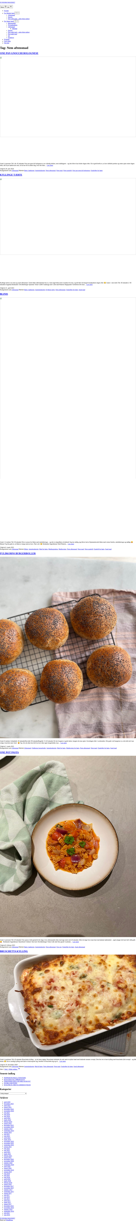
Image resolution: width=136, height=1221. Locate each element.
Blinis (26, 549)
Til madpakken (12, 25)
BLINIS (4, 294)
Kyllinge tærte (50, 290)
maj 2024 (7, 1116)
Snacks (10, 17)
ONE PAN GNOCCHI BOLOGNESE (19, 53)
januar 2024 (7, 1123)
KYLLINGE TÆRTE (11, 174)
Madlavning (62, 549)
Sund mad (82, 290)
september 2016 (9, 1211)
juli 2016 (7, 1213)
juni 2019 (7, 1173)
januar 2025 (7, 1107)
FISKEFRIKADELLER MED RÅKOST (17, 1081)
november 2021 (9, 1143)
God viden (7, 41)
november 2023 (9, 1127)
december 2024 (9, 1109)
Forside (6, 11)
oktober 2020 (8, 1163)
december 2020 (9, 1159)
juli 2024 (7, 1113)
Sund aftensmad (80, 947)
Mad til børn (39, 1066)
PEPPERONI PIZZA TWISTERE (15, 1078)
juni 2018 (7, 1177)
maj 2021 (7, 1150)
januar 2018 (7, 1184)
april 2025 (7, 1105)
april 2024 (7, 1118)
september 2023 (9, 1130)
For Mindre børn (9, 13)
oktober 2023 (8, 1129)
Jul (9, 36)
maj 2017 (7, 1199)
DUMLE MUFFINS (10, 1083)
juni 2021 (7, 1148)
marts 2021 (7, 1154)
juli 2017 (7, 1195)
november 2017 (9, 1188)
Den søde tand (12, 34)
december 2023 (9, 1125)
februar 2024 (8, 1122)
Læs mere (50, 165)
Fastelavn (11, 37)
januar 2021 (7, 1157)
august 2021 (8, 1147)
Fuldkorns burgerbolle (39, 748)
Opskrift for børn (99, 549)
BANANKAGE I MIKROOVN (14, 1079)
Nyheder (6, 39)
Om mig (6, 43)
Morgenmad (12, 23)
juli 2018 (7, 1175)
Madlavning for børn (72, 748)
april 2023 (7, 1138)
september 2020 (9, 1165)
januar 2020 (7, 1168)
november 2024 (9, 1111)
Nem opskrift (67, 170)
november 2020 (9, 1161)
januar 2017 (7, 1204)
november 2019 (9, 1170)
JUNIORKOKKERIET (7, 2)
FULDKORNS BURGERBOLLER (18, 553)
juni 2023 (7, 1136)
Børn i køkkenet (29, 170)
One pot (58, 947)
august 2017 (8, 1193)
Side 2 (6, 1069)
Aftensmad (11, 15)
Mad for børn (43, 549)
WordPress (9, 1220)
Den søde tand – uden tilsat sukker (19, 19)
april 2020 (7, 1166)
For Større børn (9, 21)
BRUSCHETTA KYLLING (14, 951)
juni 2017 (7, 1197)
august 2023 (8, 1132)
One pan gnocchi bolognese (81, 170)
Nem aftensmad (51, 170)
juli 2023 (7, 1134)
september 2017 (9, 1191)
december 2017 (9, 1186)
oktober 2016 (8, 1209)
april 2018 (7, 1179)
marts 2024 (7, 1120)
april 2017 (7, 1200)
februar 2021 (8, 1156)
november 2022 (9, 1141)
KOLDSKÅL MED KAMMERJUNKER (17, 1085)
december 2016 (9, 1206)
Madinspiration (53, 549)
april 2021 (7, 1152)
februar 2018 (8, 1182)
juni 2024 (7, 1114)
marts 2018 (7, 1181)
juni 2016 (7, 1215)
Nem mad (59, 170)
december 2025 (9, 1104)
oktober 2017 (8, 1190)
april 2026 (7, 1102)
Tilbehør (14, 28)
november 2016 (9, 1208)
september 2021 (9, 1145)
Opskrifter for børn (97, 170)
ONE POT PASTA (9, 752)
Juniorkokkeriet (40, 170)
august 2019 (8, 1172)
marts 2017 (7, 1202)
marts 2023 (7, 1139)
